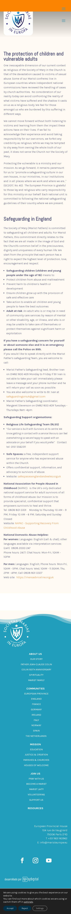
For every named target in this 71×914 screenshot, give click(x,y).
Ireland (36, 714)
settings (28, 901)
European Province (36, 693)
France (36, 704)
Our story (36, 659)
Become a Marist (36, 783)
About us (35, 654)
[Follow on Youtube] (48, 860)
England (36, 698)
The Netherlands (36, 736)
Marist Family (36, 680)
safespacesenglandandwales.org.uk (39, 476)
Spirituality (36, 674)
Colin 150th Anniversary (36, 669)
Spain (36, 730)
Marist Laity (36, 789)
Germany (36, 709)
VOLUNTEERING (36, 794)
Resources (35, 808)
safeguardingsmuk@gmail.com (25, 396)
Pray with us (36, 778)
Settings (40, 908)
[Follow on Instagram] (35, 860)
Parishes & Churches (36, 760)
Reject (25, 908)
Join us (35, 773)
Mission (35, 744)
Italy (36, 720)
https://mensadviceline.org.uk (35, 577)
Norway (36, 725)
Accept (10, 908)
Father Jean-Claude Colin (36, 664)
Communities (35, 688)
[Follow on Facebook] (22, 860)
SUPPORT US (36, 799)
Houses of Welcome (36, 765)
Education (36, 749)
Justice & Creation (36, 754)
